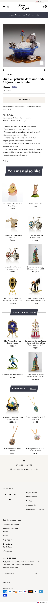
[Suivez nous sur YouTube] (10, 499)
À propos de (30, 505)
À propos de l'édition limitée (10, 530)
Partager (6, 161)
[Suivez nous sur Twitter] (10, 494)
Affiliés (5, 536)
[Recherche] (8, 7)
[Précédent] (4, 70)
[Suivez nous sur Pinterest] (5, 499)
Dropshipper (7, 540)
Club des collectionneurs (12, 520)
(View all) (33, 312)
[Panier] (44, 7)
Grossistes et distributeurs (8, 545)
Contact (29, 501)
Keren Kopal (8, 74)
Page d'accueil (31, 492)
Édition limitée (31, 497)
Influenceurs (7, 551)
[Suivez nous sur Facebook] (5, 494)
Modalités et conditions (35, 509)
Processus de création (11, 524)
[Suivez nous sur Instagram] (15, 494)
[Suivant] (44, 70)
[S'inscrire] (36, 573)
